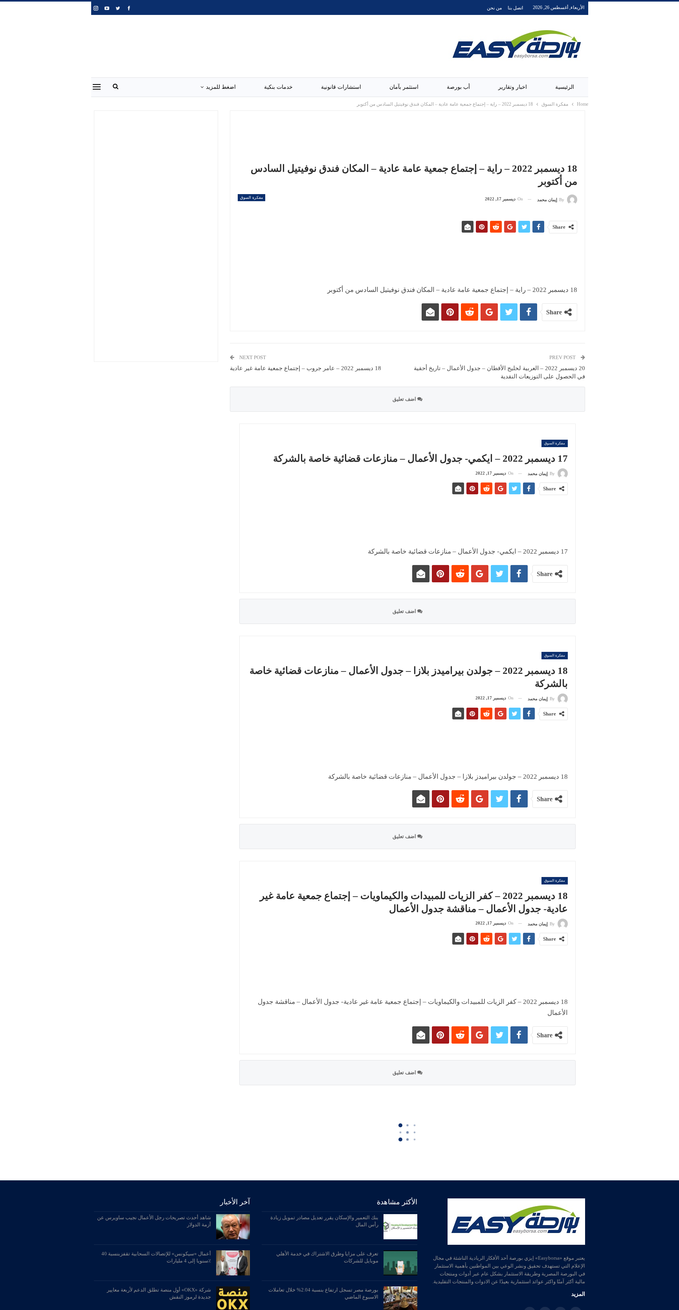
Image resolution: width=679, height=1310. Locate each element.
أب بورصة (458, 87)
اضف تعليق (405, 399)
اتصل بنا (515, 8)
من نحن (494, 8)
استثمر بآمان (403, 87)
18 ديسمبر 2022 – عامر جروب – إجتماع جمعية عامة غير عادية (305, 368)
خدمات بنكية (278, 87)
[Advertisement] (256, 44)
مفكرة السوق (251, 197)
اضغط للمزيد (221, 87)
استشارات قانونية (341, 87)
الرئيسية (564, 87)
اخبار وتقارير (512, 87)
